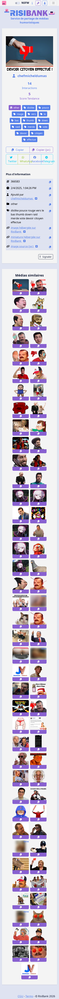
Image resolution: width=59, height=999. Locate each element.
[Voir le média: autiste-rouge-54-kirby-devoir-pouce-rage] (20, 375)
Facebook (36, 161)
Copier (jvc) (43, 150)
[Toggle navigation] (53, 3)
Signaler (47, 256)
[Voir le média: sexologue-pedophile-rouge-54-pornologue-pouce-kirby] (20, 796)
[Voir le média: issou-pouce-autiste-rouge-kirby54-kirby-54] (20, 585)
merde (31, 126)
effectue (31, 139)
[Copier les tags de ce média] (50, 211)
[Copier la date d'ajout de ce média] (50, 188)
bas (16, 120)
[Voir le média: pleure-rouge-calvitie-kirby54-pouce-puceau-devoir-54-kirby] (20, 322)
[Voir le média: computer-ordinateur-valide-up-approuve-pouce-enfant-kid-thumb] (20, 778)
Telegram (48, 161)
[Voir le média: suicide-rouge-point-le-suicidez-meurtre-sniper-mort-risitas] (38, 620)
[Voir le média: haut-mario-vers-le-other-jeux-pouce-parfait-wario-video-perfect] (38, 515)
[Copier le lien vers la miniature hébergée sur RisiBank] (50, 237)
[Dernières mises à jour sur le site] (32, 3)
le (44, 114)
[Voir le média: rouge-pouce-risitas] (38, 708)
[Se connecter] (44, 3)
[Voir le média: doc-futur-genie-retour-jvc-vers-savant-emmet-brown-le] (20, 761)
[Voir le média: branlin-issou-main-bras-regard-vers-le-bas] (38, 533)
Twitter (12, 161)
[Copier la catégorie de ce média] (50, 204)
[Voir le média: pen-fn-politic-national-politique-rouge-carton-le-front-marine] (38, 866)
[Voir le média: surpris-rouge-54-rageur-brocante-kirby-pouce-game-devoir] (38, 340)
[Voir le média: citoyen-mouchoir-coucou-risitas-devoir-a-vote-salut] (20, 340)
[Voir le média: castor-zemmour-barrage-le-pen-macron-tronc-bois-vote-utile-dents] (20, 866)
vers (33, 114)
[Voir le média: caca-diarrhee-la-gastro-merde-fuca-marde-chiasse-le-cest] (20, 901)
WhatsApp (25, 161)
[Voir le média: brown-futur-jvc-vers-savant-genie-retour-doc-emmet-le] (38, 673)
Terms (29, 996)
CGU (20, 996)
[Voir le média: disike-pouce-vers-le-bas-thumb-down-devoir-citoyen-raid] (20, 287)
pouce (45, 107)
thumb (30, 120)
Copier (19, 150)
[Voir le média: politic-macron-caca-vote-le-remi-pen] (20, 638)
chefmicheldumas (32, 76)
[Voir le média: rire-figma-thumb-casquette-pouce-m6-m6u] (20, 883)
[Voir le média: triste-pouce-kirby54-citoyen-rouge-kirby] (38, 357)
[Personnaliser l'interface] (38, 3)
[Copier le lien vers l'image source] (50, 246)
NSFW (25, 3)
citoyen (38, 133)
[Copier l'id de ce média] (50, 182)
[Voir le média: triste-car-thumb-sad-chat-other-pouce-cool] (20, 620)
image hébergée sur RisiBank (23, 229)
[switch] (17, 3)
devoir (23, 133)
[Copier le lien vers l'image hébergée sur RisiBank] (50, 228)
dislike (30, 107)
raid (17, 126)
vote (44, 126)
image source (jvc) (22, 246)
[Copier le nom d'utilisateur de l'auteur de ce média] (50, 195)
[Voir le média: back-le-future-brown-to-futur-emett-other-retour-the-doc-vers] (38, 778)
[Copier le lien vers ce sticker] (20, 293)
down (44, 120)
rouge (19, 114)
